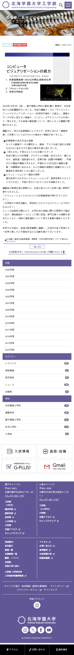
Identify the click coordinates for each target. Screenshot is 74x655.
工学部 (36, 434)
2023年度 (9, 289)
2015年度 (9, 343)
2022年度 (9, 296)
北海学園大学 (45, 553)
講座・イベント (12, 558)
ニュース (36, 384)
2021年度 (9, 303)
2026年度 (9, 269)
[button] (61, 5)
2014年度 (9, 349)
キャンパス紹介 (12, 586)
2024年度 (9, 283)
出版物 (36, 391)
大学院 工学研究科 (13, 571)
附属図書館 (44, 558)
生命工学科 (36, 426)
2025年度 (9, 276)
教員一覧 (9, 550)
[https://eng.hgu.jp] (29, 4)
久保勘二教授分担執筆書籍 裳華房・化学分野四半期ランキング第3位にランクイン (37, 240)
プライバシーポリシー (28, 589)
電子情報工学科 (36, 419)
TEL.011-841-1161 (14, 495)
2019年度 (9, 316)
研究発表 (36, 377)
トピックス (36, 363)
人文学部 (9, 521)
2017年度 (9, 329)
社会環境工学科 (36, 405)
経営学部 (9, 513)
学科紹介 (9, 545)
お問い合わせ (45, 545)
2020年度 (9, 309)
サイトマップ (50, 589)
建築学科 (36, 412)
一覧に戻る (37, 247)
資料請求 (43, 550)
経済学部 (9, 509)
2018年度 (9, 323)
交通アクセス (11, 529)
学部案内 (9, 541)
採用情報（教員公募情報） (35, 586)
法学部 (8, 517)
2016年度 (9, 336)
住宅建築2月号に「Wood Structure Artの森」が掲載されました (36, 252)
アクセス (43, 541)
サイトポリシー (58, 586)
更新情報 (36, 370)
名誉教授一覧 (11, 553)
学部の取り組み (12, 566)
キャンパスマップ (13, 533)
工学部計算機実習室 (14, 575)
